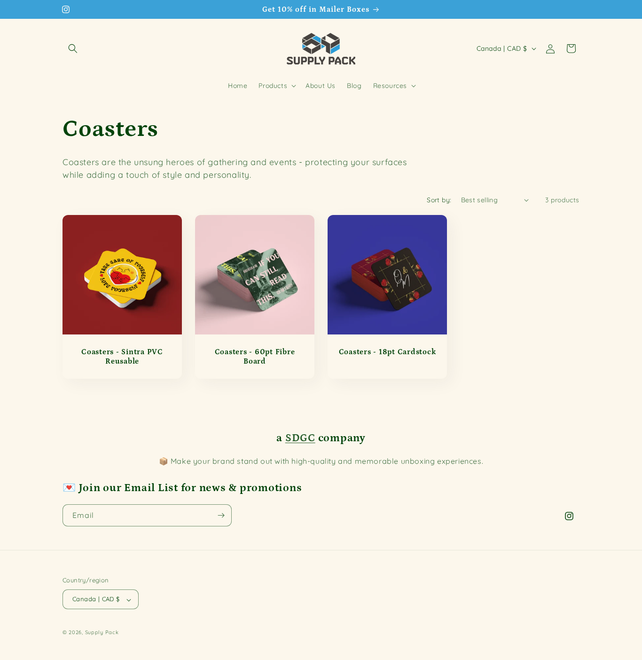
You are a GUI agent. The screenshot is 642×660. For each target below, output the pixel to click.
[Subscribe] (221, 515)
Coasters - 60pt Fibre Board (255, 357)
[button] (73, 48)
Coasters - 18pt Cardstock (387, 352)
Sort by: (439, 200)
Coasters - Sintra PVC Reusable (122, 357)
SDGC (300, 438)
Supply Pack (102, 632)
